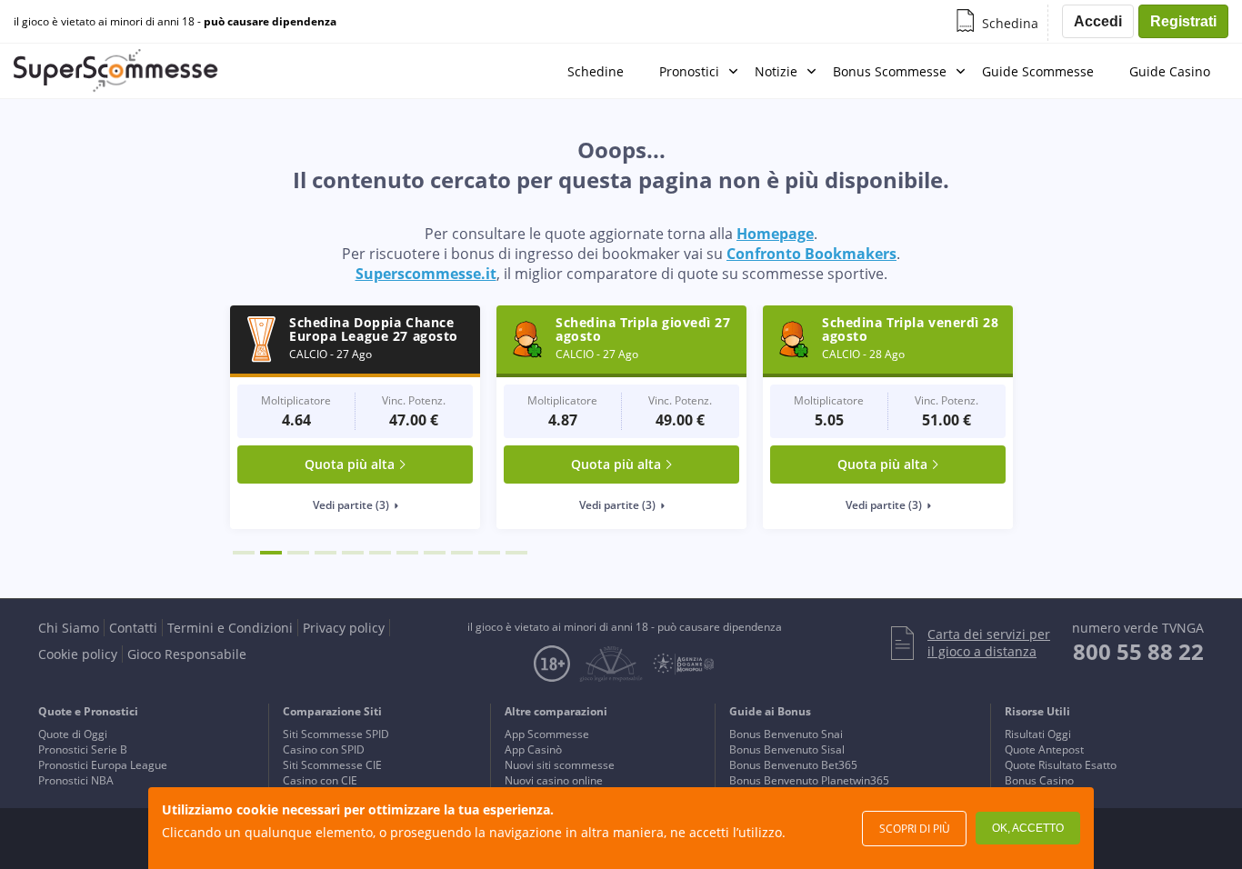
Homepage (775, 234)
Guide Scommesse (1038, 71)
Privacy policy (344, 627)
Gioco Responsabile (186, 654)
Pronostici (689, 71)
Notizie (776, 71)
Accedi (1098, 21)
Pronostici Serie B (82, 749)
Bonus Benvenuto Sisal (787, 749)
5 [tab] (353, 552)
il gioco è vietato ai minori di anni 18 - (175, 22)
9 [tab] (462, 552)
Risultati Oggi (1038, 734)
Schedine (595, 71)
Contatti (133, 627)
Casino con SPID (324, 749)
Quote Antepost (1044, 749)
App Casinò (533, 749)
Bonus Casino (1039, 780)
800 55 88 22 (1138, 651)
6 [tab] (380, 552)
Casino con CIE (320, 780)
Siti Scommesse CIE (332, 765)
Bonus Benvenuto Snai (786, 734)
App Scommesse (547, 734)
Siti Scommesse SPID (336, 734)
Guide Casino (1169, 71)
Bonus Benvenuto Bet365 (793, 765)
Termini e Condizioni (230, 627)
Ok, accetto (1028, 828)
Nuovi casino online (554, 780)
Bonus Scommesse (890, 71)
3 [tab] (298, 552)
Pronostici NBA (76, 780)
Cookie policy (77, 654)
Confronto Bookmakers (811, 254)
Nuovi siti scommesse (560, 765)
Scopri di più (914, 828)
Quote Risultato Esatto (1061, 765)
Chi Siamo (68, 627)
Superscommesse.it (426, 274)
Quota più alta (350, 464)
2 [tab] (271, 552)
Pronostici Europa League (102, 765)
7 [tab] (407, 552)
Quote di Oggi (72, 734)
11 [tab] (516, 552)
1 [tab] (244, 552)
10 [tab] (489, 552)
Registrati (1183, 21)
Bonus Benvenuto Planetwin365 (809, 780)
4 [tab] (325, 552)
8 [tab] (435, 552)
